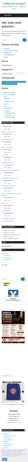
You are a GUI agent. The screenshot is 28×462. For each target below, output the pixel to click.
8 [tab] (15, 404)
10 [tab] (19, 404)
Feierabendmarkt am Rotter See (9, 178)
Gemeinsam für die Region (11, 50)
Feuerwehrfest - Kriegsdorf (8, 218)
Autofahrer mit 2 (6, 81)
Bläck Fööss (5, 203)
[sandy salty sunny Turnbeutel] (13, 391)
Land (24, 81)
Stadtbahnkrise (8, 52)
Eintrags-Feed (7, 255)
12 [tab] (22, 404)
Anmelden (6, 253)
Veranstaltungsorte (10, 117)
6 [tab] (12, 404)
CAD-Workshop (5, 210)
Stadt (3, 83)
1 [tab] (3, 404)
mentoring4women (9, 54)
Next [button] (23, 392)
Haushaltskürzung (8, 445)
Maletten (6, 56)
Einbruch (19, 81)
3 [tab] (7, 404)
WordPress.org (7, 259)
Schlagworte (8, 115)
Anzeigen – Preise (10, 101)
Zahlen (15, 83)
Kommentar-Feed (8, 257)
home (5, 96)
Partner (6, 104)
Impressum (6, 98)
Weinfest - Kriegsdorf (7, 147)
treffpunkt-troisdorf (14, 3)
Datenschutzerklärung (9, 94)
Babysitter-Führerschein (7, 131)
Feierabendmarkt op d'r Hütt (8, 185)
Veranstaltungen (8, 108)
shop (5, 106)
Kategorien (8, 110)
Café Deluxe (11, 236)
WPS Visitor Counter (16, 422)
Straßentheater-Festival (7, 139)
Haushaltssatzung (8, 443)
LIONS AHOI (5, 155)
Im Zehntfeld (12, 230)
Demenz (6, 447)
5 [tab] (10, 404)
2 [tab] (5, 404)
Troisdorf (9, 83)
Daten (13, 81)
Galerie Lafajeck (16, 234)
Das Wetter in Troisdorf (7, 375)
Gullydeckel (7, 48)
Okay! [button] (4, 459)
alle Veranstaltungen (8, 221)
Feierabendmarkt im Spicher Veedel (10, 170)
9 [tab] (17, 404)
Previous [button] (3, 392)
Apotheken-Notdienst (9, 92)
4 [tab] (8, 404)
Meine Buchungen (10, 113)
